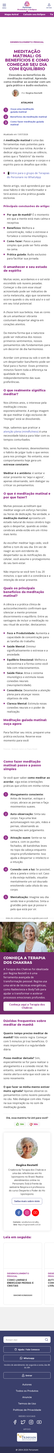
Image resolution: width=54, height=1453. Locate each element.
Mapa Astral (12, 14)
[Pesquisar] (46, 1339)
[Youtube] (39, 1422)
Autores (27, 1384)
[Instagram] (27, 1212)
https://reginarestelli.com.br (29, 1224)
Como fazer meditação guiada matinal (27, 123)
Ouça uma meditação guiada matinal (22, 110)
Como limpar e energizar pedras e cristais (20, 1283)
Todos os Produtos (27, 1391)
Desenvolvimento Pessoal (27, 42)
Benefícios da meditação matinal (28, 117)
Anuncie (27, 1397)
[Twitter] (23, 1422)
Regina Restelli (34, 93)
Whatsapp (29, 1358)
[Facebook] (18, 1212)
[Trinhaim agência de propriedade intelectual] (27, 1440)
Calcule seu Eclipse (34, 14)
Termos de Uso (27, 1403)
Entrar (29, 1375)
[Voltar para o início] (27, 4)
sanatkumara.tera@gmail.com (33, 1222)
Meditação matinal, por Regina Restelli (24, 749)
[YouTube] (35, 1212)
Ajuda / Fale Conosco (29, 1349)
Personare (6, 749)
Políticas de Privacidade (27, 1410)
